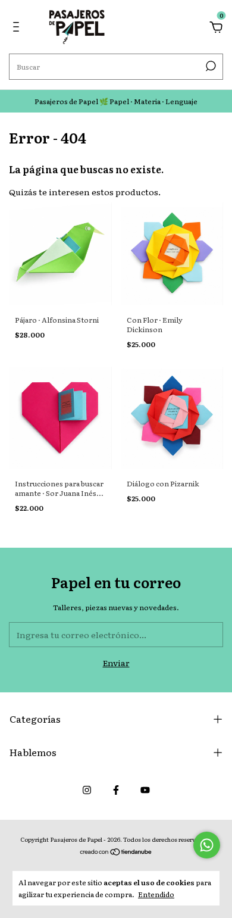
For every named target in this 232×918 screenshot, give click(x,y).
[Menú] (18, 28)
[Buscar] (209, 66)
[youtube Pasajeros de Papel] (145, 789)
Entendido (156, 894)
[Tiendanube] (116, 852)
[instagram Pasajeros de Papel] (87, 789)
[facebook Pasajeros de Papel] (116, 789)
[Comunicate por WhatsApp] (206, 845)
